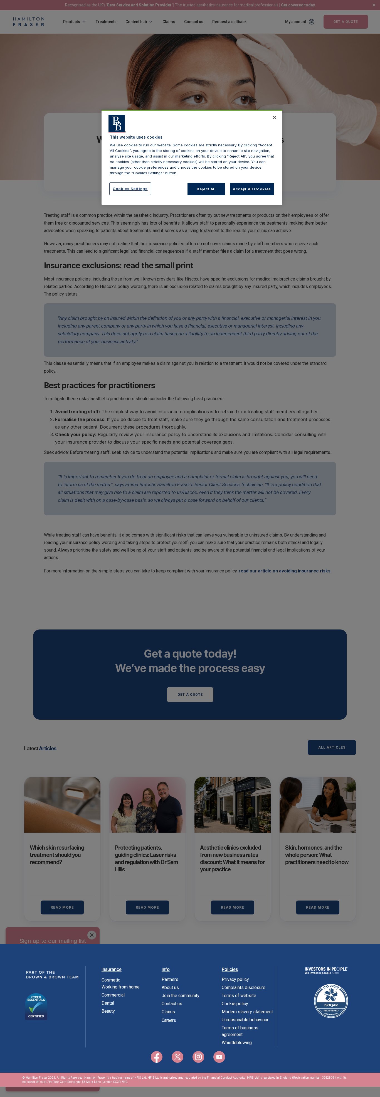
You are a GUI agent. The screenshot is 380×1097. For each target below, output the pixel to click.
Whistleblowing (237, 1042)
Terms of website (239, 995)
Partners (170, 979)
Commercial (113, 995)
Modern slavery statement (247, 1011)
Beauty (108, 1011)
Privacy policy (235, 979)
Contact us (172, 1003)
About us (170, 987)
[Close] (274, 117)
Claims (168, 1011)
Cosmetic (111, 980)
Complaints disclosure (243, 987)
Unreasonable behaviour (245, 1019)
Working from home (121, 987)
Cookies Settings (130, 188)
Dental (108, 1003)
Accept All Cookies (252, 189)
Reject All (206, 189)
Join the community (180, 995)
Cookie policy (235, 1003)
